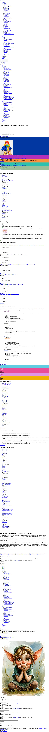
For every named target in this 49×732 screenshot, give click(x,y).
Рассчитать (2, 139)
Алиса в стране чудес (7, 80)
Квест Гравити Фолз (5, 418)
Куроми (5, 27)
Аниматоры (4, 3)
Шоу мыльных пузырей (8, 42)
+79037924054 (2, 63)
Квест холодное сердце (5, 388)
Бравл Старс (6, 19)
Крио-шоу (5, 52)
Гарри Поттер (6, 16)
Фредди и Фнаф (6, 11)
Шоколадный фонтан (7, 49)
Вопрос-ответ (4, 56)
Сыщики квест (4, 414)
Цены (3, 36)
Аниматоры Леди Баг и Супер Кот (7, 180)
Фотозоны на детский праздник (7, 510)
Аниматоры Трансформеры (6, 193)
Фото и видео (6, 50)
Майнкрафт (6, 10)
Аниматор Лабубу (4, 176)
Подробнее (3, 452)
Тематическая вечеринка (8, 104)
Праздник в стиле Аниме (8, 35)
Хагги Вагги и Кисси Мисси (9, 34)
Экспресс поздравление (8, 29)
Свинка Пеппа (6, 14)
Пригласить (3, 178)
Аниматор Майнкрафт (5, 197)
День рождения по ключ (8, 39)
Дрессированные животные (8, 110)
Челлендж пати (6, 17)
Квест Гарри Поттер (5, 397)
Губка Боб (5, 24)
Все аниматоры (2, 219)
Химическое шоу (7, 46)
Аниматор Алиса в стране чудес (7, 210)
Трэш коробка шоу (5, 497)
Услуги (3, 38)
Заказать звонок (3, 62)
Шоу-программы (7, 44)
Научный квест (4, 405)
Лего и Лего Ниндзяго (8, 6)
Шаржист (3, 467)
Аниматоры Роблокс (5, 206)
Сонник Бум (6, 22)
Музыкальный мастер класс (6, 505)
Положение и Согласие (16, 560)
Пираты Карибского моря (8, 98)
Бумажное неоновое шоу (6, 527)
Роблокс (5, 15)
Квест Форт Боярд (5, 401)
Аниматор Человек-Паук (6, 189)
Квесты (5, 40)
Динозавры (6, 26)
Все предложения (3, 364)
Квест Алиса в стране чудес (6, 384)
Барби (5, 4)
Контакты (4, 57)
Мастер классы (6, 51)
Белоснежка (6, 31)
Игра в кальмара (7, 13)
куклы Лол (6, 12)
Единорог (5, 25)
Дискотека (6, 54)
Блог (3, 58)
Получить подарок (3, 702)
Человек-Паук (6, 74)
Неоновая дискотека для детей (9, 43)
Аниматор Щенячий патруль (6, 184)
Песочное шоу (6, 53)
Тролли (5, 32)
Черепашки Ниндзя (7, 21)
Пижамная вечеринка (7, 33)
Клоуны (5, 45)
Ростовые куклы (7, 116)
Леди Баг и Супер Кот (7, 5)
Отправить (2, 561)
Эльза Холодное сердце (8, 23)
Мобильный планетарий (6, 501)
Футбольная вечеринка (8, 18)
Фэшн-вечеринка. (4, 518)
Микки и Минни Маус (8, 30)
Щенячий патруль (7, 68)
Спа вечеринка (6, 9)
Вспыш (5, 20)
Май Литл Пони (7, 92)
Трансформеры (6, 8)
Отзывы (3, 37)
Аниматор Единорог (5, 214)
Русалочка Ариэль (7, 28)
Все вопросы (2, 445)
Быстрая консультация (4, 123)
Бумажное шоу (6, 48)
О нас (3, 55)
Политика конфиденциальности (5, 636)
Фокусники (6, 47)
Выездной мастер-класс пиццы (7, 514)
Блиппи (5, 7)
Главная (3, 2)
